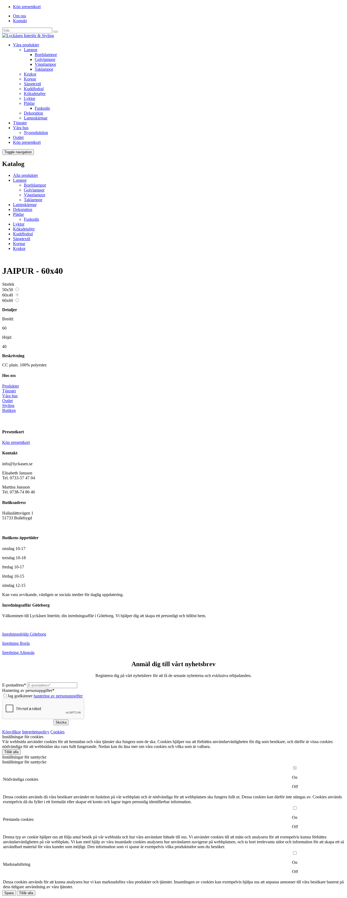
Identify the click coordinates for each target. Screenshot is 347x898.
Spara (9, 893)
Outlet (18, 137)
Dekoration (33, 113)
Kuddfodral (34, 88)
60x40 (7, 295)
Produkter (10, 386)
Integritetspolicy (35, 732)
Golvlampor (45, 59)
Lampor (30, 49)
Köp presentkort (27, 6)
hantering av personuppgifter (58, 696)
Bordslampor (46, 54)
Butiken (9, 410)
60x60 (7, 300)
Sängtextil (32, 84)
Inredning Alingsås (18, 652)
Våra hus (20, 127)
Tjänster (20, 123)
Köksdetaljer (35, 93)
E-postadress (14, 685)
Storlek (8, 284)
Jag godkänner (45, 696)
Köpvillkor (11, 732)
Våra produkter (26, 45)
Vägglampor (45, 64)
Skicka (61, 722)
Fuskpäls (42, 108)
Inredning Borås (16, 643)
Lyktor (29, 98)
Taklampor (44, 69)
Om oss (19, 16)
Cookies (57, 732)
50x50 (7, 289)
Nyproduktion (36, 132)
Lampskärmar (35, 118)
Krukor (30, 74)
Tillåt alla (11, 752)
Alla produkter (25, 175)
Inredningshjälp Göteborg (24, 634)
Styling (8, 405)
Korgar (30, 79)
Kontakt (20, 20)
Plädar (29, 103)
